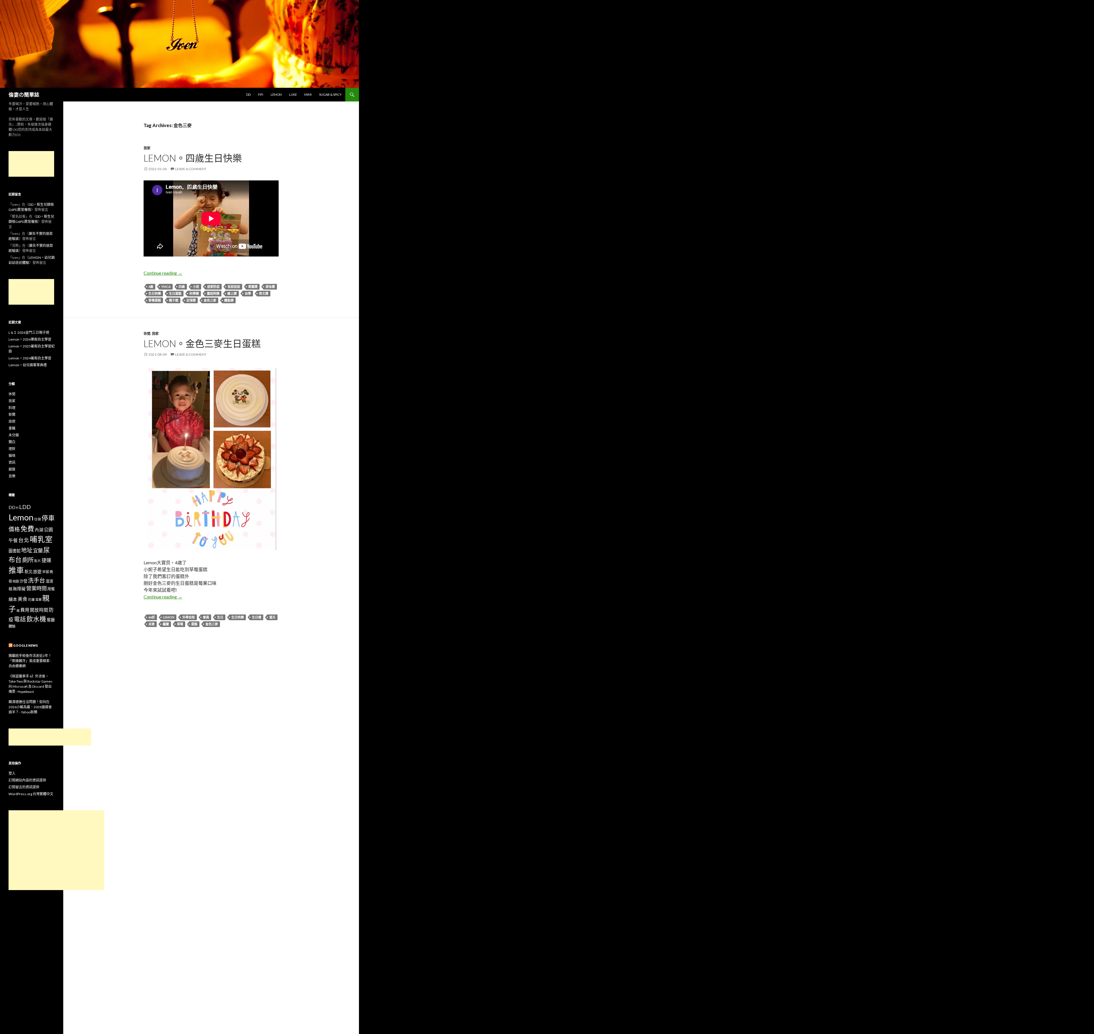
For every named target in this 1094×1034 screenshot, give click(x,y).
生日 (220, 617)
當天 (272, 617)
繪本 (13, 599)
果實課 (253, 286)
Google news (25, 645)
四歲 (182, 286)
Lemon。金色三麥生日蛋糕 (202, 343)
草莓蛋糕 (154, 300)
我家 (147, 148)
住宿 (37, 519)
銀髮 (12, 469)
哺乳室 (41, 539)
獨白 (12, 442)
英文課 (263, 293)
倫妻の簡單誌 (24, 94)
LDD (25, 507)
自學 (248, 293)
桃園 (16, 581)
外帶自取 (188, 617)
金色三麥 (210, 300)
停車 (48, 518)
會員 (206, 617)
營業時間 (36, 588)
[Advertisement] (31, 164)
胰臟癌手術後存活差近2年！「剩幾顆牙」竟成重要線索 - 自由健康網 (30, 661)
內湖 (39, 529)
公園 (48, 529)
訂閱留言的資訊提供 (24, 787)
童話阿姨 (213, 293)
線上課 (232, 293)
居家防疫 (213, 286)
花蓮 (31, 599)
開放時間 (39, 609)
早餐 (45, 572)
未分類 (14, 435)
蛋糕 (194, 624)
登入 (12, 773)
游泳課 (270, 286)
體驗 (12, 626)
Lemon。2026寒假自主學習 (30, 339)
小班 (196, 286)
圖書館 (15, 550)
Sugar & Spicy (330, 94)
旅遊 (12, 421)
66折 (151, 617)
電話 (20, 619)
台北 (23, 540)
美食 (22, 599)
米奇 (151, 624)
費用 (24, 609)
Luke (293, 94)
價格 (14, 529)
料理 (12, 408)
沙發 (23, 581)
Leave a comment (191, 169)
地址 (26, 550)
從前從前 (234, 286)
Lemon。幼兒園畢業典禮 (28, 365)
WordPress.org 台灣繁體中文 (31, 794)
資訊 (12, 462)
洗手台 (36, 580)
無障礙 (19, 588)
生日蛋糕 (175, 293)
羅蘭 (166, 624)
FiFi (260, 94)
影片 (37, 561)
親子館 (173, 300)
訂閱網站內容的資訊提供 (27, 780)
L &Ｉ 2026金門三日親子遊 (29, 332)
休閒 (147, 333)
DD (248, 94)
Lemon (276, 94)
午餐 (13, 540)
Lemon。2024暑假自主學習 (30, 358)
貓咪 (12, 455)
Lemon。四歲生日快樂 (193, 158)
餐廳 (51, 619)
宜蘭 (38, 550)
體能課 (229, 300)
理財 (12, 449)
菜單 (38, 599)
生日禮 (256, 617)
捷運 (46, 560)
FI (17, 508)
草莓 (180, 624)
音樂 (12, 476)
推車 (16, 570)
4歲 (150, 286)
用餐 (51, 589)
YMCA (166, 286)
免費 (27, 528)
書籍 (12, 428)
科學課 (194, 293)
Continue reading (163, 273)
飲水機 (36, 619)
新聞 (12, 414)
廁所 (28, 559)
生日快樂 (154, 293)
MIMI (308, 94)
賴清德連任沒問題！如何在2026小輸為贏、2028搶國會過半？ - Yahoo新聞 (30, 707)
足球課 (191, 300)
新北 (28, 571)
